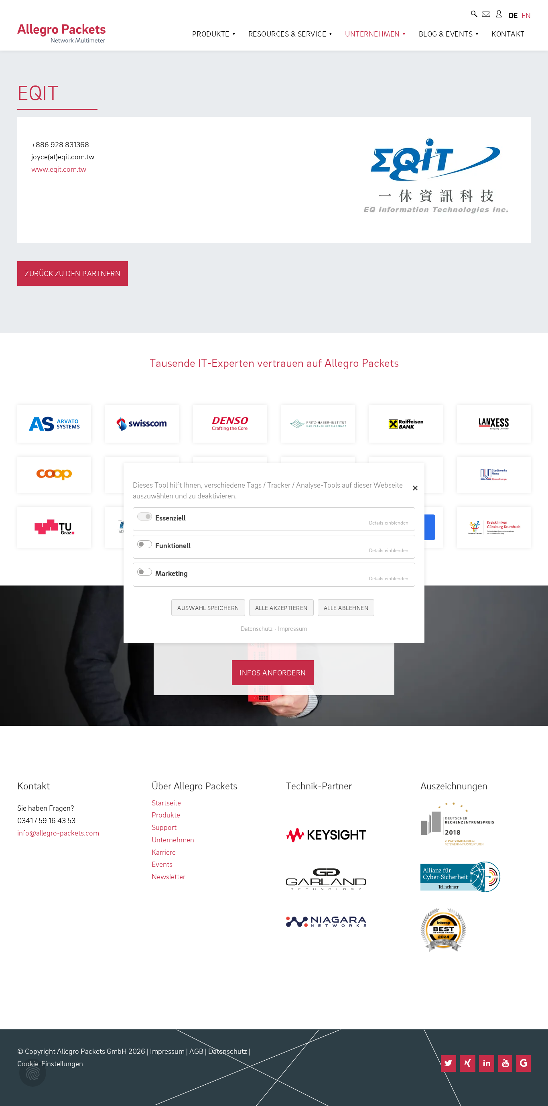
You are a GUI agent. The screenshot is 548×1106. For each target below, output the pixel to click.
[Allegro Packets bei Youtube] (505, 1063)
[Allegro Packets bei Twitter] (448, 1063)
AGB (196, 1050)
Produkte (210, 33)
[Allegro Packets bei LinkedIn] (486, 1063)
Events (162, 863)
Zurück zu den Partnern (72, 273)
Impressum (167, 1050)
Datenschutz (227, 1050)
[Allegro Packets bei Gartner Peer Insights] (523, 1063)
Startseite (166, 802)
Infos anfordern (272, 672)
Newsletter (168, 876)
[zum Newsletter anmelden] (486, 15)
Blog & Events (446, 33)
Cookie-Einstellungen (50, 1063)
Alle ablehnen (346, 607)
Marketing (171, 572)
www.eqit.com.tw (58, 168)
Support (164, 827)
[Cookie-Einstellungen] (32, 1073)
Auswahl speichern (208, 607)
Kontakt (508, 33)
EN (526, 15)
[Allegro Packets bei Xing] (467, 1063)
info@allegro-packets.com (58, 832)
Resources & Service (287, 33)
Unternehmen (372, 33)
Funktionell (173, 545)
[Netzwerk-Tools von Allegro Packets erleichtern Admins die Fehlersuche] (61, 33)
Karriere (164, 851)
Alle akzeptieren (281, 607)
